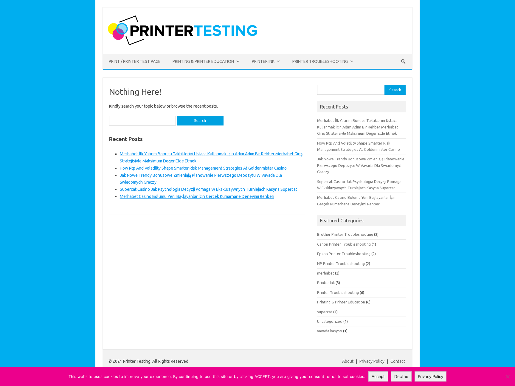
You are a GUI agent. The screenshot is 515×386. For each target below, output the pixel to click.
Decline (401, 376)
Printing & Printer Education (341, 302)
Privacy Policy (372, 361)
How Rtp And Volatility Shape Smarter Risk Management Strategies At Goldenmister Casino (203, 168)
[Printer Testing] (182, 43)
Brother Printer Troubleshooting (345, 234)
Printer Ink (326, 282)
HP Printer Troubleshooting (341, 263)
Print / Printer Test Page (135, 61)
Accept (378, 376)
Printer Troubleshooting (338, 292)
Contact (397, 361)
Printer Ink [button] (263, 61)
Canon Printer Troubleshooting (344, 244)
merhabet (325, 273)
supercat (324, 312)
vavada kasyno (329, 331)
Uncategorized (329, 321)
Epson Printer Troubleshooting (343, 254)
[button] (403, 61)
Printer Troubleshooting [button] (320, 61)
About (347, 361)
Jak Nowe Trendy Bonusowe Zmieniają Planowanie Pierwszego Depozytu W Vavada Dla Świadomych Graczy (360, 165)
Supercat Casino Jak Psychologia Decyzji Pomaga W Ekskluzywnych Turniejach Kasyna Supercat (208, 189)
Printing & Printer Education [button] (203, 61)
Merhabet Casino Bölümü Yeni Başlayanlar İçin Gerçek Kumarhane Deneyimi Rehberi (197, 196)
